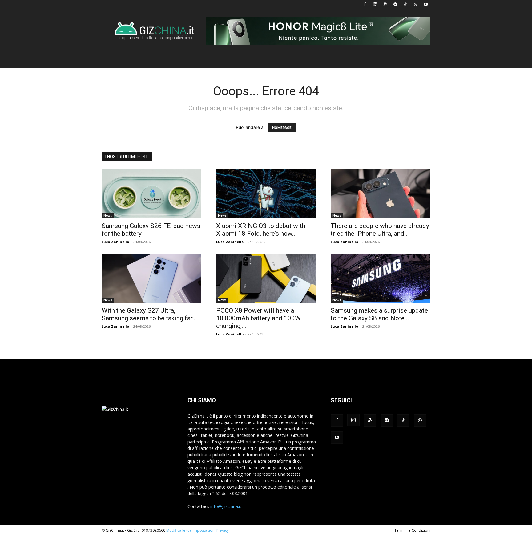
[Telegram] (395, 4)
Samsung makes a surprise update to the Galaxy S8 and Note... (379, 314)
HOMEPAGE (282, 128)
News (107, 215)
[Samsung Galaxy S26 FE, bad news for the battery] (151, 193)
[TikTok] (405, 4)
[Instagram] (375, 4)
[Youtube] (425, 4)
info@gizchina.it (225, 506)
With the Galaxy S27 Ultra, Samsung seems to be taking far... (149, 314)
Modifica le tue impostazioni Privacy (197, 530)
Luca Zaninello (115, 241)
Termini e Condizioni (412, 530)
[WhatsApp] (415, 4)
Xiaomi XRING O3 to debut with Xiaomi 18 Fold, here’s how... (260, 229)
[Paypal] (385, 4)
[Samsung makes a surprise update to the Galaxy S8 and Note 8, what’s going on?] (380, 278)
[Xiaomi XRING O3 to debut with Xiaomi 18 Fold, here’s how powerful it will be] (266, 193)
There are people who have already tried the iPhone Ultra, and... (380, 229)
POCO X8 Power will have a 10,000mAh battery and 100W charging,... (258, 318)
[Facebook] (364, 4)
